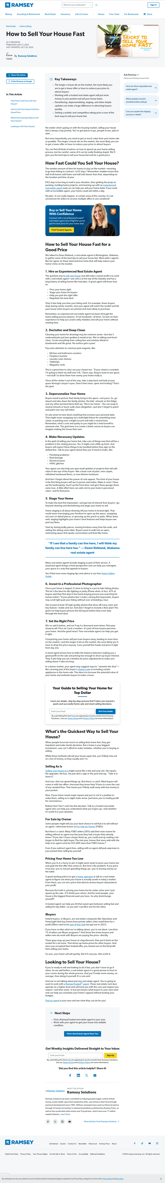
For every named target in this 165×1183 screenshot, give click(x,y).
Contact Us (72, 1144)
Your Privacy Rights (40, 1154)
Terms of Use (73, 719)
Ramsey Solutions (27, 56)
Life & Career (81, 14)
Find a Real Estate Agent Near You (82, 1034)
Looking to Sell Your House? (23, 127)
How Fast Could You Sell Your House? (23, 102)
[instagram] (62, 1121)
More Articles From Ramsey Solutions (100, 1122)
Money (8, 14)
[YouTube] (149, 1143)
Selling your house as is (56, 771)
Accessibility (83, 1154)
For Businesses (131, 14)
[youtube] (69, 1121)
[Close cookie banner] (161, 1179)
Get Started (53, 1144)
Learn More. (65, 1114)
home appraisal (85, 877)
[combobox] (80, 5)
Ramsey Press (104, 1144)
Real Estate (50, 14)
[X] (87, 1075)
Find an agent (52, 1001)
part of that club (78, 925)
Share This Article (18, 75)
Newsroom (93, 1144)
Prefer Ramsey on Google (21, 81)
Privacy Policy (89, 719)
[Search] (96, 5)
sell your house (73, 276)
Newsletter (82, 1144)
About (114, 1144)
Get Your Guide (105, 711)
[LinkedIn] (78, 1075)
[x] (55, 1121)
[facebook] (48, 1121)
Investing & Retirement (28, 14)
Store (149, 14)
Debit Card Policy (11, 1154)
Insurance (65, 14)
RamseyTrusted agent (77, 984)
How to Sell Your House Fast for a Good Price (25, 111)
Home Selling (25, 26)
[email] (95, 1075)
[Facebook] (70, 1075)
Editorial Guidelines (97, 1154)
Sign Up (110, 1055)
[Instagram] (157, 1143)
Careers (63, 1144)
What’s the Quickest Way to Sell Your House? (25, 119)
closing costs (84, 669)
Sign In (153, 5)
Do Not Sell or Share (57, 1154)
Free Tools (114, 14)
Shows (101, 14)
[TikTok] (142, 1143)
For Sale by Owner (86, 827)
